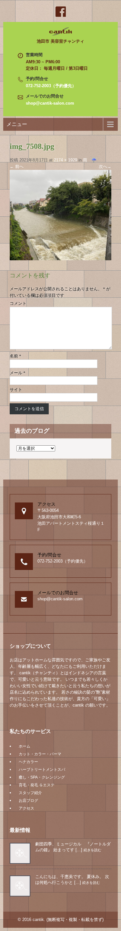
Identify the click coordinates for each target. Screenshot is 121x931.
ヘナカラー (28, 762)
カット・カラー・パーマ (40, 754)
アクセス (26, 808)
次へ (105, 166)
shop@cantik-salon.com (50, 103)
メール (17, 372)
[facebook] (60, 11)
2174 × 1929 (65, 160)
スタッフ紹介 (30, 793)
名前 (15, 356)
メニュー (16, 124)
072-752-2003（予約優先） (51, 85)
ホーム (24, 746)
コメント (18, 303)
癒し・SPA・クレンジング (42, 777)
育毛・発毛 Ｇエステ (37, 785)
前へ (17, 166)
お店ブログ (28, 800)
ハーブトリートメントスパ (42, 769)
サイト (16, 389)
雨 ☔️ (89, 160)
